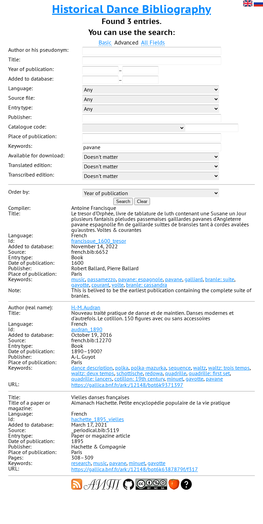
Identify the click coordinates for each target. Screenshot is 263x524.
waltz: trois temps (229, 367)
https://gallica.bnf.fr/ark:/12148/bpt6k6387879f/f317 (134, 469)
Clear (142, 201)
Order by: (18, 191)
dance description (92, 367)
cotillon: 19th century (139, 378)
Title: (14, 59)
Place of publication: (32, 136)
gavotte (80, 284)
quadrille (175, 373)
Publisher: (20, 117)
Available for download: (36, 155)
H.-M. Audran (85, 307)
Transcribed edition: (31, 174)
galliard (194, 279)
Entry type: (20, 107)
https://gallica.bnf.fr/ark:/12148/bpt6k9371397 (127, 384)
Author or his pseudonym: (38, 49)
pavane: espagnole (140, 279)
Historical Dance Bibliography (131, 9)
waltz (199, 367)
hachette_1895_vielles (97, 419)
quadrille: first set (209, 373)
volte (118, 284)
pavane (173, 279)
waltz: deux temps (92, 373)
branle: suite (219, 279)
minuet (175, 378)
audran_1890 (86, 329)
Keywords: (20, 145)
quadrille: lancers (91, 378)
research (81, 463)
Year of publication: (31, 69)
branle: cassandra (146, 284)
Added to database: (30, 78)
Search (123, 201)
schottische (129, 373)
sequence (179, 367)
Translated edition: (30, 165)
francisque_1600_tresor (98, 240)
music (78, 279)
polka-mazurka (148, 367)
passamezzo (101, 279)
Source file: (21, 97)
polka (121, 367)
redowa (154, 373)
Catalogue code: (27, 126)
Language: (20, 88)
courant (100, 284)
